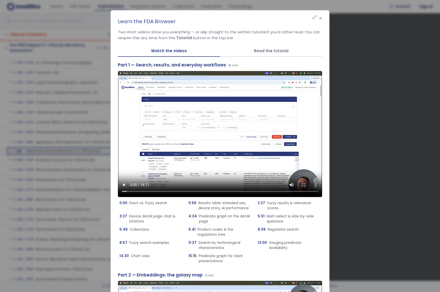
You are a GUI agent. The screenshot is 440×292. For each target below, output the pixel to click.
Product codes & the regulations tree (210, 232)
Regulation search (278, 229)
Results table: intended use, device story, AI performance (218, 206)
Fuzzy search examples (144, 242)
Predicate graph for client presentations (215, 258)
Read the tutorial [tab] (271, 50)
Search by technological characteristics (214, 245)
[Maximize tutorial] (314, 18)
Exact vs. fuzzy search (143, 203)
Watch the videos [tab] (169, 50)
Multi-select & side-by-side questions (286, 219)
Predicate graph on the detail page (219, 219)
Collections (134, 229)
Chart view (134, 256)
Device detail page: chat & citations (147, 219)
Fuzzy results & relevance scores (284, 206)
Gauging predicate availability (279, 245)
